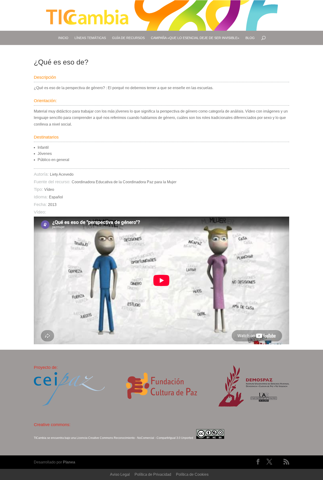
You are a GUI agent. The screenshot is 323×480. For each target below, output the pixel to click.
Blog (250, 38)
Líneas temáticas (90, 38)
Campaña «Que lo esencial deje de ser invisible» (195, 38)
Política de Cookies (192, 474)
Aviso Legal (120, 474)
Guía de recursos (128, 38)
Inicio (63, 38)
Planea (69, 462)
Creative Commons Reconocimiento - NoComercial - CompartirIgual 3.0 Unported (140, 438)
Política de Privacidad (153, 474)
